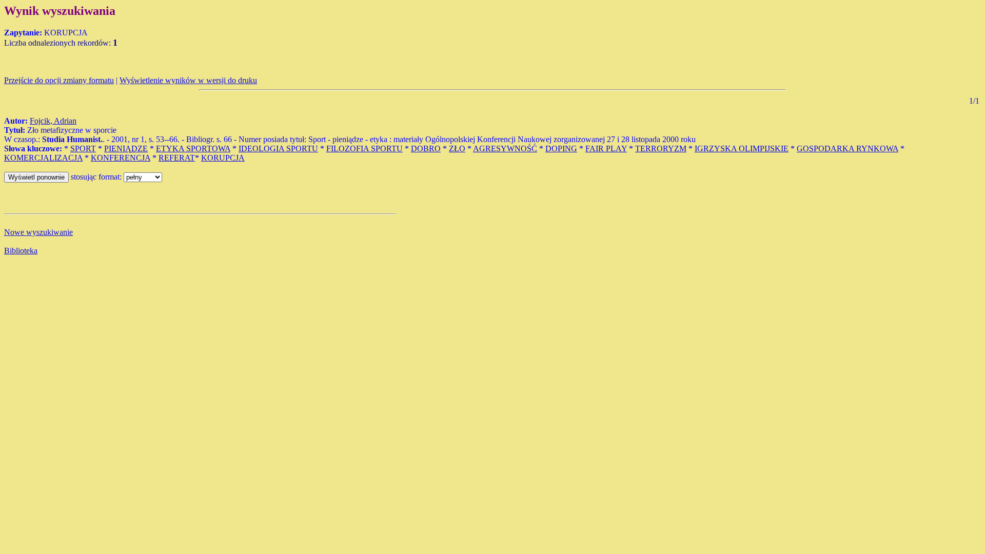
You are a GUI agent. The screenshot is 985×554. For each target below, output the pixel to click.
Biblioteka (20, 250)
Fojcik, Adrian (53, 120)
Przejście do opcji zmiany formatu (59, 80)
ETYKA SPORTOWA (193, 148)
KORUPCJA (223, 157)
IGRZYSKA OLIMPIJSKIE (742, 148)
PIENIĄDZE (126, 148)
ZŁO (457, 148)
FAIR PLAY (606, 148)
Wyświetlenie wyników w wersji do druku (188, 80)
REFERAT (177, 157)
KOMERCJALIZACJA (43, 157)
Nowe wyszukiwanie (38, 232)
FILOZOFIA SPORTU (364, 148)
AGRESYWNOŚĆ (505, 148)
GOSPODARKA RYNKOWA (847, 148)
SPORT (83, 148)
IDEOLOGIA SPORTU (278, 148)
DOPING (561, 148)
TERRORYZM (660, 148)
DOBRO (426, 148)
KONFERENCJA (120, 157)
